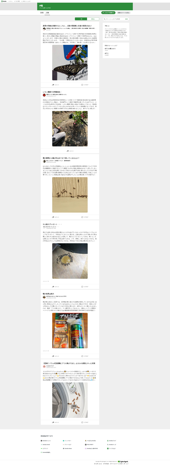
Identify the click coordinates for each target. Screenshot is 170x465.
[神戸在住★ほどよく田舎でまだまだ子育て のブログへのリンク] (44, 297)
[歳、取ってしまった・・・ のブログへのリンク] (44, 227)
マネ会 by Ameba (91, 440)
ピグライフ (45, 448)
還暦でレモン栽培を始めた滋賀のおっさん (56, 94)
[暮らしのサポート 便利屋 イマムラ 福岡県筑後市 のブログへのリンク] (44, 161)
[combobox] (116, 19)
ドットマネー (68, 440)
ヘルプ (126, 463)
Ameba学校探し (47, 452)
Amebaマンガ (112, 444)
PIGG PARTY (90, 444)
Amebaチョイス (47, 440)
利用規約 (107, 463)
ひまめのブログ (50, 366)
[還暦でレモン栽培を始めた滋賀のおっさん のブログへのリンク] (44, 95)
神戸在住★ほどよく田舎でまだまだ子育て (56, 296)
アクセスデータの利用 (117, 463)
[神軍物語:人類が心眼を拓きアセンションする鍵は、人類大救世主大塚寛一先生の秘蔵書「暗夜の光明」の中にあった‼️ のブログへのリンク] (44, 29)
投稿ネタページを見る (123, 12)
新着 (42, 13)
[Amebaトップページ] (4, 1)
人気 (47, 13)
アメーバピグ (68, 444)
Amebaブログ (112, 440)
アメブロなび (112, 448)
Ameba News (68, 448)
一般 (81, 19)
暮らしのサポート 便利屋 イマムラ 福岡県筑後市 (58, 160)
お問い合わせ (99, 463)
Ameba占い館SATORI (92, 448)
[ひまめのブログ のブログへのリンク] (44, 366)
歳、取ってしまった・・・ (52, 226)
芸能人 (93, 19)
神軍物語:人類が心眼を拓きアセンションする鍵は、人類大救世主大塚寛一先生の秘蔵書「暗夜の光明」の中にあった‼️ (71, 28)
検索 (126, 19)
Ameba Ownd (46, 444)
